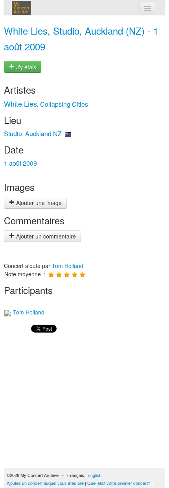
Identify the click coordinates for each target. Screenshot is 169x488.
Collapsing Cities (64, 104)
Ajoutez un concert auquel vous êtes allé (45, 483)
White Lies (20, 103)
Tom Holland (67, 266)
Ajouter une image (38, 203)
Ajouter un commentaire (45, 236)
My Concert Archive (21, 8)
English (94, 475)
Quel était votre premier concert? (118, 483)
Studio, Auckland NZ (33, 133)
